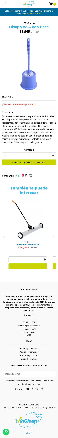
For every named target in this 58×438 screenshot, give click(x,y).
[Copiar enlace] (30, 175)
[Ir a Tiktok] (42, 389)
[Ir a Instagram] (32, 389)
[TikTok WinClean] (26, 175)
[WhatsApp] (36, 389)
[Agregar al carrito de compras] (27, 266)
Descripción (8, 112)
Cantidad (29, 149)
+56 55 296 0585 (33, 13)
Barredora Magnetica (28, 244)
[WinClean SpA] (29, 4)
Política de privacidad (29, 355)
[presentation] (4, 236)
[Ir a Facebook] (27, 389)
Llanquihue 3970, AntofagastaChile (29, 332)
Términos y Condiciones (29, 348)
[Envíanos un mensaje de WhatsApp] (6, 432)
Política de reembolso (29, 352)
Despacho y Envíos (29, 359)
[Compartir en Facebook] (16, 175)
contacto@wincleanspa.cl (29, 325)
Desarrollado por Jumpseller (43, 407)
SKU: (4, 96)
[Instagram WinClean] (23, 175)
